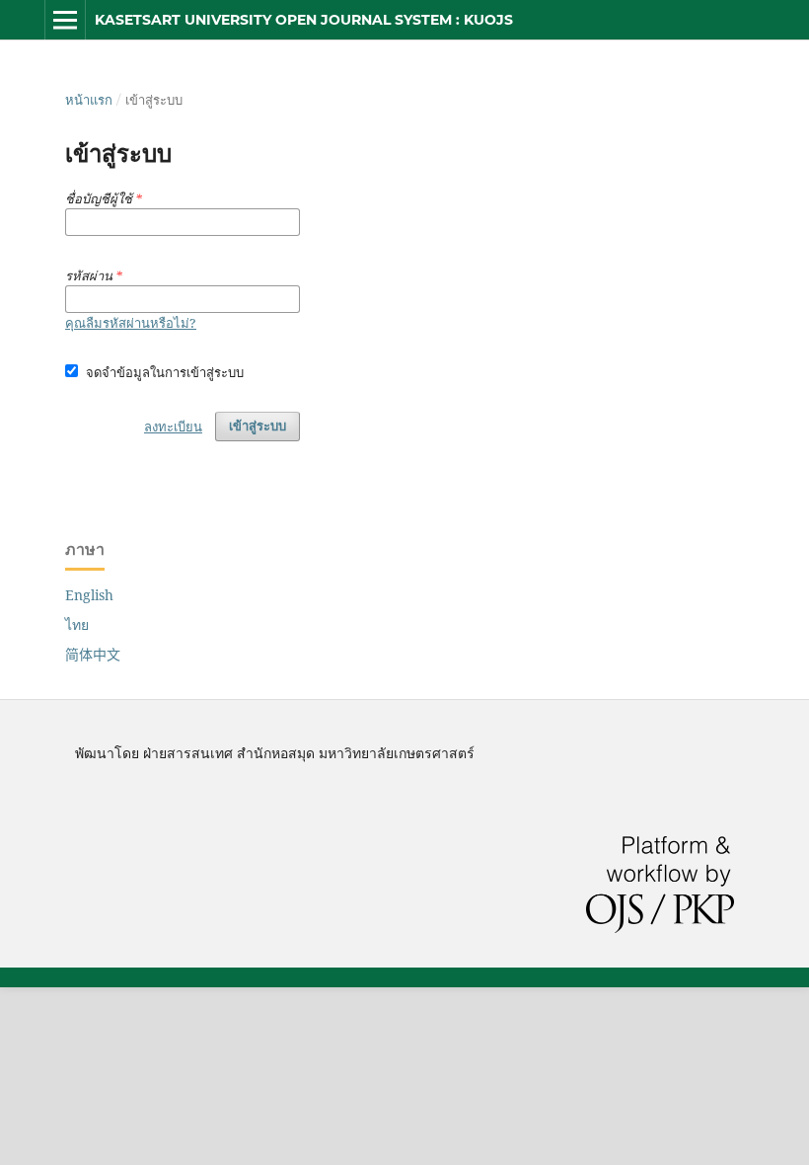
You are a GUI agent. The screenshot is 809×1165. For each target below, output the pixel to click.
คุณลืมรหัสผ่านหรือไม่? (130, 323)
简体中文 (92, 654)
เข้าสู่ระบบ (257, 426)
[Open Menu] (65, 19)
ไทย (77, 624)
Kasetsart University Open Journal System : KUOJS (304, 20)
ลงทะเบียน (173, 426)
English (89, 594)
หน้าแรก (88, 100)
